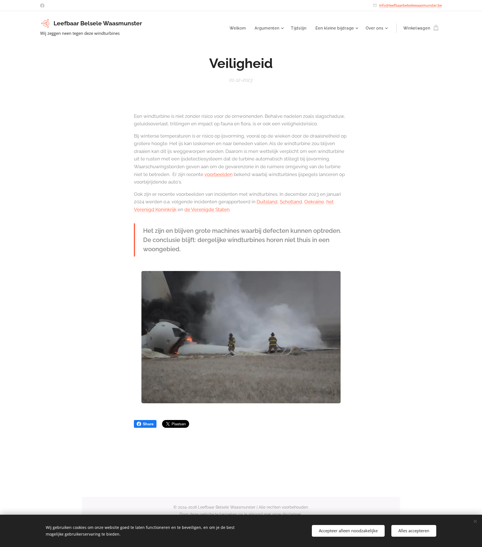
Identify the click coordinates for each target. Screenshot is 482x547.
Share (148, 424)
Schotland (291, 201)
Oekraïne (314, 201)
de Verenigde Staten (207, 209)
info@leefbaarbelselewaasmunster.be (410, 5)
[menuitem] (239, 28)
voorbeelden (218, 174)
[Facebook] (42, 5)
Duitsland (267, 201)
